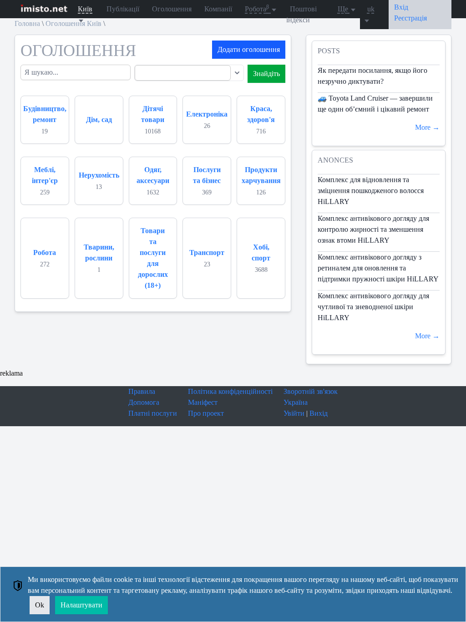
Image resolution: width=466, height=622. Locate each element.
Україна (296, 402)
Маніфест (203, 402)
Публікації (122, 9)
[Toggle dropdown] (237, 72)
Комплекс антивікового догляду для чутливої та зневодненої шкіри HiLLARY (373, 306)
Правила (141, 391)
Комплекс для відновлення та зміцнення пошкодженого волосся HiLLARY (371, 190)
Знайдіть (266, 73)
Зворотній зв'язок (311, 391)
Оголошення (172, 9)
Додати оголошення (249, 49)
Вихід (318, 413)
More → (427, 127)
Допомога (143, 402)
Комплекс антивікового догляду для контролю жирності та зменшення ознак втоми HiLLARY (373, 229)
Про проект (206, 413)
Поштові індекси (301, 14)
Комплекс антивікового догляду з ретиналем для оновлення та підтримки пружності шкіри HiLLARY (378, 268)
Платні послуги (152, 413)
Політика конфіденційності (230, 391)
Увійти (294, 413)
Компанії (218, 9)
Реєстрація (410, 18)
